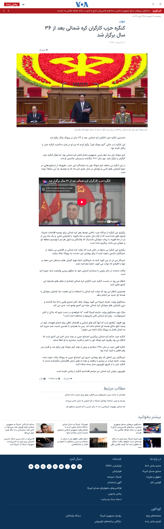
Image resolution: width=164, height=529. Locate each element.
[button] (8, 11)
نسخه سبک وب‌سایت (111, 499)
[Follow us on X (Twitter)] (67, 466)
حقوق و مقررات (153, 477)
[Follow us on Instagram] (55, 466)
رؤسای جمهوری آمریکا (110, 516)
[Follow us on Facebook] (79, 466)
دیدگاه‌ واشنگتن (73, 516)
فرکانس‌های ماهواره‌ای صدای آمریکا (104, 488)
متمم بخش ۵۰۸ (153, 466)
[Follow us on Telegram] (73, 466)
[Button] (43, 50)
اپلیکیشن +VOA (113, 466)
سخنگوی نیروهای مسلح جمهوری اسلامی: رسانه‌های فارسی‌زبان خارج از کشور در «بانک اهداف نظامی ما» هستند (103, 10)
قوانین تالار (155, 482)
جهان (122, 22)
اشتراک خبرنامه (114, 477)
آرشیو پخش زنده (153, 521)
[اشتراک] (30, 466)
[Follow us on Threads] (49, 466)
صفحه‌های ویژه (153, 516)
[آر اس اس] (43, 466)
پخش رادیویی (114, 494)
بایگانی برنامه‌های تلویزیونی (107, 521)
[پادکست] (37, 466)
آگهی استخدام (114, 482)
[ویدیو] (23, 4)
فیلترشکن (116, 471)
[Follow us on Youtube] (61, 466)
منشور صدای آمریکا (151, 471)
